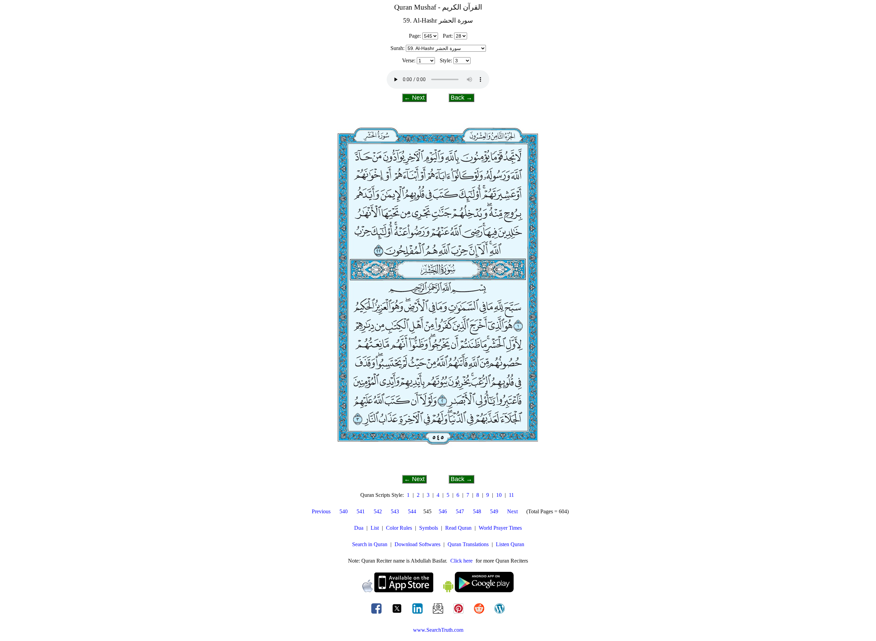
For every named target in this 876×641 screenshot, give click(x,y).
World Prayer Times (500, 528)
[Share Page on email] (438, 613)
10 (499, 495)
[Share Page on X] (397, 613)
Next (512, 511)
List (375, 528)
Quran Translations (468, 544)
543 (395, 511)
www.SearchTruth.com (438, 630)
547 (460, 511)
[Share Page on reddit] (480, 613)
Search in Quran (369, 544)
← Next (414, 97)
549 (494, 511)
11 (511, 495)
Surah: (397, 48)
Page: (415, 36)
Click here (461, 561)
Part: (448, 36)
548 (477, 511)
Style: (446, 60)
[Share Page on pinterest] (459, 613)
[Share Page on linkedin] (418, 613)
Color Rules (399, 528)
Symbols (428, 528)
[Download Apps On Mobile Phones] (438, 590)
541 (361, 511)
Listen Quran (510, 544)
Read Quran (458, 528)
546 (443, 511)
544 (412, 511)
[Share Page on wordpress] (499, 613)
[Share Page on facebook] (377, 613)
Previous (321, 511)
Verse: (408, 60)
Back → (461, 97)
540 (343, 511)
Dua (358, 528)
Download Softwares (417, 544)
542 (378, 511)
